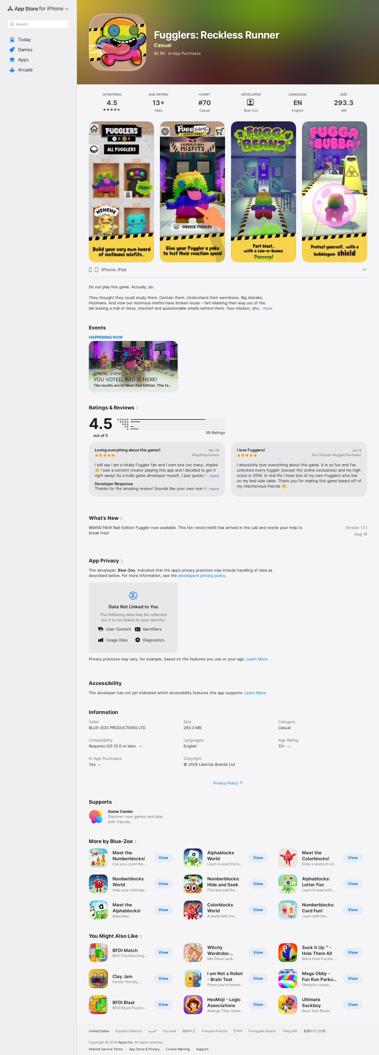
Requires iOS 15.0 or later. (113, 746)
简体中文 (188, 1031)
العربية (152, 1031)
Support (202, 1049)
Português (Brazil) (262, 1031)
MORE (214, 475)
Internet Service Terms (106, 1049)
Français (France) (214, 1031)
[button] (38, 39)
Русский (169, 1031)
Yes (92, 764)
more (267, 308)
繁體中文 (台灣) (314, 1031)
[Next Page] (373, 191)
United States (99, 1031)
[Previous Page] (83, 191)
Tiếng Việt (289, 1031)
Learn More (257, 659)
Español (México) (128, 1031)
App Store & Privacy (144, 1049)
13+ (281, 746)
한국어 (238, 1031)
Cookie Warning (178, 1049)
